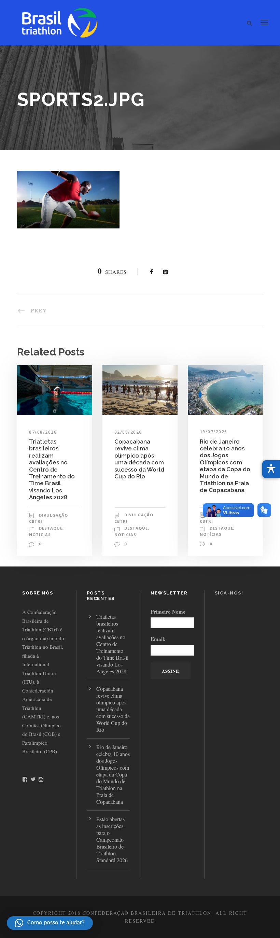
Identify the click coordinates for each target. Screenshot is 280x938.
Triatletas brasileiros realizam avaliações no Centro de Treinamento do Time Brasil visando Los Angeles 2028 (52, 469)
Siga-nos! (229, 593)
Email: (158, 639)
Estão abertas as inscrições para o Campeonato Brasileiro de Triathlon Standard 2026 (112, 839)
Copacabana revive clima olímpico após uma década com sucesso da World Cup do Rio (139, 459)
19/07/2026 (213, 432)
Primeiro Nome (168, 611)
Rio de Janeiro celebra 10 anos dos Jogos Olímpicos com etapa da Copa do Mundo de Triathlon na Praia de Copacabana (225, 466)
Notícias (40, 534)
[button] (50, 923)
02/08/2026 (128, 432)
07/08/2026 (43, 432)
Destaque (50, 528)
